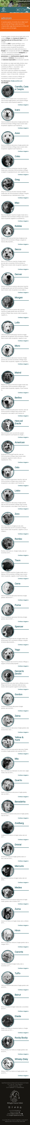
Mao (17, 202)
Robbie (18, 226)
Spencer (19, 626)
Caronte (19, 951)
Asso (17, 133)
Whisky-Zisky (21, 1059)
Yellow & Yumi (19, 738)
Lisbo (17, 490)
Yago (17, 649)
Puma (18, 605)
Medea (18, 887)
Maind (18, 372)
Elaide (18, 1016)
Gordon (18, 694)
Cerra (17, 583)
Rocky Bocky (21, 1037)
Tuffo (17, 973)
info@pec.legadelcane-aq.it (15, 1115)
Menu (26, 9)
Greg (17, 179)
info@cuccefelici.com (16, 81)
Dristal (18, 844)
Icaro (17, 109)
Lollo (17, 322)
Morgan (19, 297)
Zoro (17, 513)
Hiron (17, 930)
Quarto (18, 780)
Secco (18, 249)
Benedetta (20, 801)
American (20, 442)
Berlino (18, 397)
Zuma (18, 909)
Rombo (18, 539)
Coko (17, 156)
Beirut (18, 994)
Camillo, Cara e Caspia (21, 87)
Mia (17, 758)
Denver (18, 274)
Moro (17, 345)
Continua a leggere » (23, 105)
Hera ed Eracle (19, 422)
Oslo (17, 467)
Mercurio (19, 866)
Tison (17, 560)
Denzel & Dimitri (19, 672)
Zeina (17, 715)
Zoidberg (19, 823)
